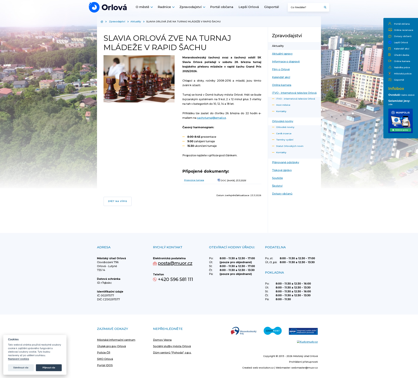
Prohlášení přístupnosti (303, 361)
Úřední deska (401, 55)
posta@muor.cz (175, 263)
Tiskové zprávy (282, 170)
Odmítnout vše (20, 367)
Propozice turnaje (194, 180)
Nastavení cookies (18, 358)
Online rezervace (403, 30)
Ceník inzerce (283, 133)
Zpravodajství (190, 7)
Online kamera (402, 61)
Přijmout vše (48, 367)
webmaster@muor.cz (304, 367)
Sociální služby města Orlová (172, 346)
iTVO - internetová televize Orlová (294, 92)
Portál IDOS (105, 365)
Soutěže (277, 178)
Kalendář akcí (401, 48)
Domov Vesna (162, 339)
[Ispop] (303, 331)
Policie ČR (103, 352)
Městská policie (403, 73)
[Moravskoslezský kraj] (244, 331)
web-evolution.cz (263, 367)
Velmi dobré (408, 95)
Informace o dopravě (286, 61)
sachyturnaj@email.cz (211, 117)
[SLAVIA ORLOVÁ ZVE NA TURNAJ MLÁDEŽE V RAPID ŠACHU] (108, 7)
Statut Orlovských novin (289, 146)
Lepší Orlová (249, 7)
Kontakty (281, 111)
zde (390, 104)
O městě (142, 7)
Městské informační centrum (116, 339)
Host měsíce (283, 105)
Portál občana (221, 7)
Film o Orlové (281, 69)
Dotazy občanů (402, 36)
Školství (277, 185)
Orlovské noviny (282, 121)
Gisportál (271, 7)
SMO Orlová (105, 359)
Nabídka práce (402, 67)
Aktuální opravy (282, 53)
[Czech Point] (273, 331)
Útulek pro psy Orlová (111, 346)
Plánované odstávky (285, 162)
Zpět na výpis (117, 201)
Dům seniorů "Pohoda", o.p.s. (172, 352)
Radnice (164, 7)
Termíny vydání (284, 139)
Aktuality (135, 21)
